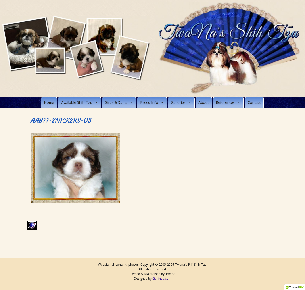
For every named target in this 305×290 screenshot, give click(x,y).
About (203, 102)
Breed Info (149, 102)
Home (49, 102)
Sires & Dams (116, 102)
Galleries (178, 102)
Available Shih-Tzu (76, 102)
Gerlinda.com (161, 278)
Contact (254, 102)
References (225, 102)
